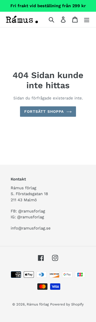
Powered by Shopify (67, 304)
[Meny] (87, 20)
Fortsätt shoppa (44, 111)
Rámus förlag (38, 304)
